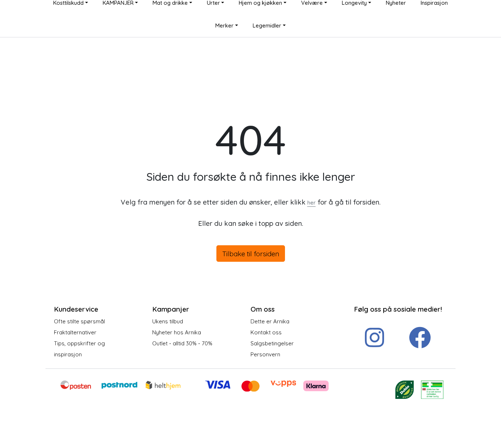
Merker (224, 25)
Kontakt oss (266, 332)
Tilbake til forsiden (250, 253)
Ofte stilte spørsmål (79, 321)
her (311, 202)
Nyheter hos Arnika (176, 332)
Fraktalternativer (75, 332)
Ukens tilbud (167, 321)
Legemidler (267, 25)
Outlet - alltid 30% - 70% (182, 343)
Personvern (265, 354)
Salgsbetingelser (272, 343)
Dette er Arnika (270, 321)
